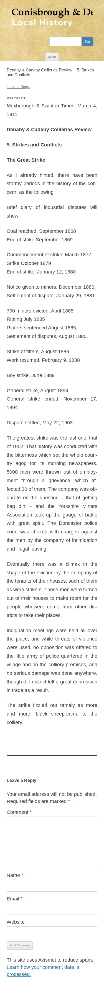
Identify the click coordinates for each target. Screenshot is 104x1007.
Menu (52, 56)
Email (14, 899)
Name (15, 875)
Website (16, 922)
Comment (19, 812)
